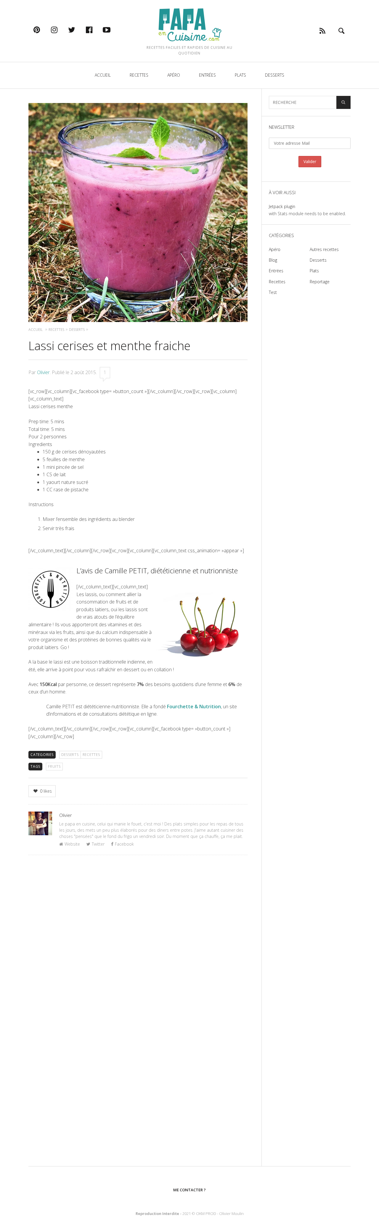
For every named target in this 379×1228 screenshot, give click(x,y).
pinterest (43, 29)
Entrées (207, 75)
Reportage (320, 281)
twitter (78, 29)
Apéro (173, 75)
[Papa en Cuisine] (189, 24)
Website (72, 844)
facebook (95, 29)
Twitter (98, 844)
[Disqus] (138, 936)
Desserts (274, 75)
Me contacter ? (189, 1189)
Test (273, 292)
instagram (60, 29)
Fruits (54, 766)
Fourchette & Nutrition (194, 706)
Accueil (103, 75)
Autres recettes (324, 249)
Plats (240, 75)
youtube (113, 29)
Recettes (139, 75)
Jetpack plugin (282, 206)
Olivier (43, 372)
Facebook (124, 844)
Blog (273, 260)
